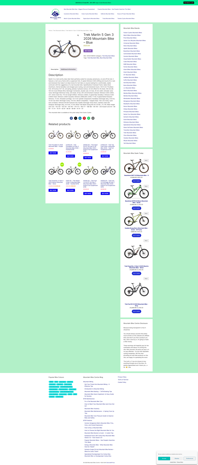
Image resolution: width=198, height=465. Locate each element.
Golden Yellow (63, 394)
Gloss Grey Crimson (54, 386)
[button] (78, 35)
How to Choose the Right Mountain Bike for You (99, 430)
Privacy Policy (180, 462)
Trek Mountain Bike (93, 58)
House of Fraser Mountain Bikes (126, 14)
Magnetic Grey (59, 396)
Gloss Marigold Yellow (66, 386)
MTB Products (87, 420)
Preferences (189, 458)
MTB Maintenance (89, 399)
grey (75, 394)
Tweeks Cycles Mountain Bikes (126, 18)
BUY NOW (88, 51)
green (70, 394)
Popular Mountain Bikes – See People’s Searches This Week (114, 9)
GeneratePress (110, 462)
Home (50, 30)
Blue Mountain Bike (106, 58)
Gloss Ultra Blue (53, 394)
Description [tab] (54, 69)
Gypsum (52, 396)
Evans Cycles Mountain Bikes (90, 14)
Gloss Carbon (68, 384)
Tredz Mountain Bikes (108, 18)
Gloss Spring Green (54, 391)
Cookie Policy (173, 462)
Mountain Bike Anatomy (92, 408)
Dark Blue (70, 381)
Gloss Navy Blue (53, 389)
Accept (164, 458)
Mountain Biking (88, 381)
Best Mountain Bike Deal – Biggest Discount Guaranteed (79, 9)
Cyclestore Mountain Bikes (71, 14)
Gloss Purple (72, 389)
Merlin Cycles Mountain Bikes (72, 18)
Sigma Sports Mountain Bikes (91, 18)
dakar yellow (62, 381)
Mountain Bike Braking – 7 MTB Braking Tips (98, 391)
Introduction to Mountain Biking (94, 389)
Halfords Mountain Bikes (107, 14)
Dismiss (177, 458)
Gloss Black (59, 384)
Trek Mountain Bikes (59, 30)
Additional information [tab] (68, 69)
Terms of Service (123, 379)
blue (56, 381)
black (51, 381)
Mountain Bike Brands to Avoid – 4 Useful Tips (99, 433)
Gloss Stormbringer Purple (67, 391)
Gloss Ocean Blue (63, 389)
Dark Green (52, 384)
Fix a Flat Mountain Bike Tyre (93, 401)
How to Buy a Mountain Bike (93, 428)
